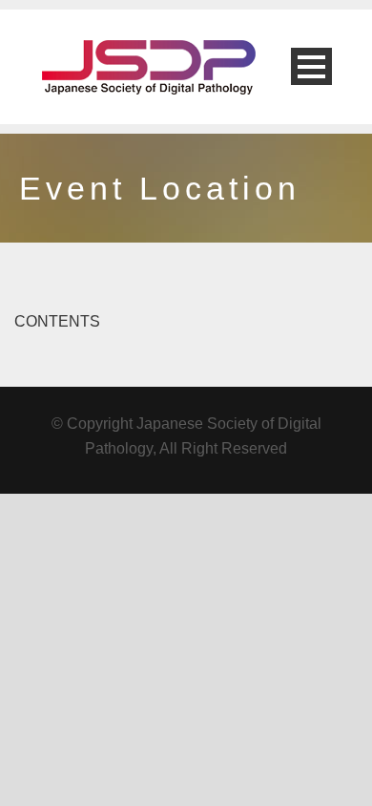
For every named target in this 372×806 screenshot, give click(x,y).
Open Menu (311, 66)
